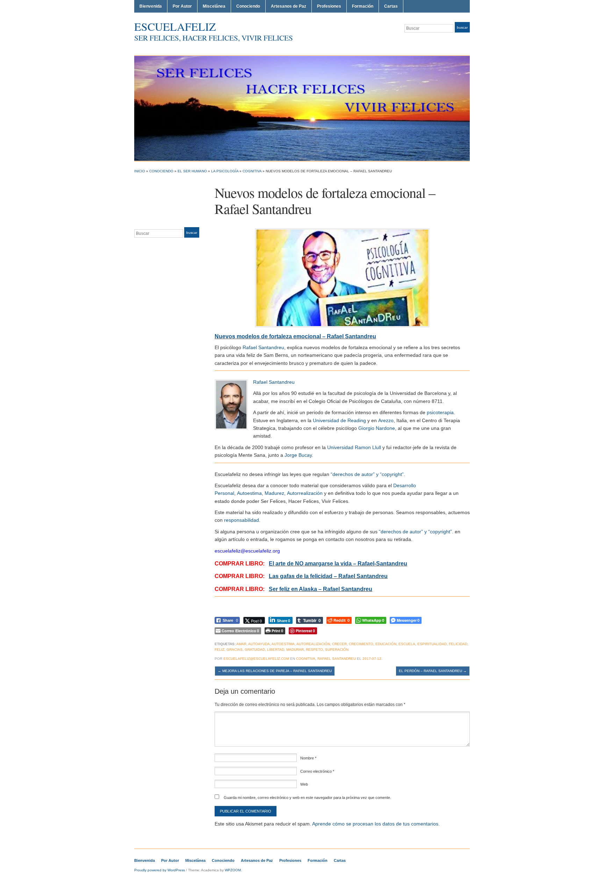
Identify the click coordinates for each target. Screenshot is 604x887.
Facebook (449, 41)
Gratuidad (255, 649)
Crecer (339, 644)
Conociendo (248, 6)
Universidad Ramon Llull (354, 447)
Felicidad (458, 644)
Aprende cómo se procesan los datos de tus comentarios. (376, 824)
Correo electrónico (317, 771)
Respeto (314, 649)
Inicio (139, 171)
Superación (336, 649)
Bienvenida (150, 6)
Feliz (219, 649)
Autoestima (249, 493)
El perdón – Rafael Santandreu (433, 671)
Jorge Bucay (298, 455)
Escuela (406, 644)
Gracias (234, 649)
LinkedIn (457, 41)
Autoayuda (259, 644)
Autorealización (313, 644)
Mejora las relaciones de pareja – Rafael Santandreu (275, 671)
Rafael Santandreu (263, 347)
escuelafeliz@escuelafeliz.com (256, 659)
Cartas (391, 6)
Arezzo (386, 420)
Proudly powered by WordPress (159, 870)
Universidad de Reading (339, 420)
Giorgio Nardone (376, 428)
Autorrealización (305, 493)
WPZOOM (233, 870)
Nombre (308, 758)
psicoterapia (440, 412)
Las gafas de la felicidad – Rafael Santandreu (328, 576)
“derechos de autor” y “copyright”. (368, 474)
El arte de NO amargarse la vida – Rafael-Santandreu (338, 564)
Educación (385, 644)
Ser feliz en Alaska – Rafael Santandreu (320, 589)
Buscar (462, 27)
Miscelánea (214, 6)
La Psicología (224, 171)
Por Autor (182, 6)
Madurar (295, 649)
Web (304, 784)
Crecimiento (361, 644)
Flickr (441, 41)
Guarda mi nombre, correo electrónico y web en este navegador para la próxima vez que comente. (307, 797)
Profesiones (329, 6)
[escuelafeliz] (302, 108)
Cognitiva (252, 171)
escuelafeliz (175, 26)
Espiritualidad (432, 644)
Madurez (274, 493)
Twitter (432, 41)
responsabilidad (241, 520)
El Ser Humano (192, 171)
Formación (362, 6)
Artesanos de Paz (288, 6)
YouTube (466, 41)
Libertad (275, 649)
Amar (241, 644)
